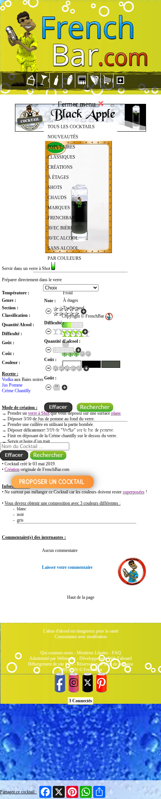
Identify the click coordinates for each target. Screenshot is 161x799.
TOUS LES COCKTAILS (71, 126)
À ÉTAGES (58, 177)
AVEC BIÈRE (60, 228)
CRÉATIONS (60, 167)
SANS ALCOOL (63, 248)
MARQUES (59, 207)
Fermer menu (78, 104)
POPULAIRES (61, 147)
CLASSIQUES (61, 157)
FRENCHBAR (61, 217)
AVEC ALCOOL (63, 238)
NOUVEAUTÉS (63, 136)
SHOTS (55, 187)
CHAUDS (57, 197)
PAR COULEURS (64, 258)
